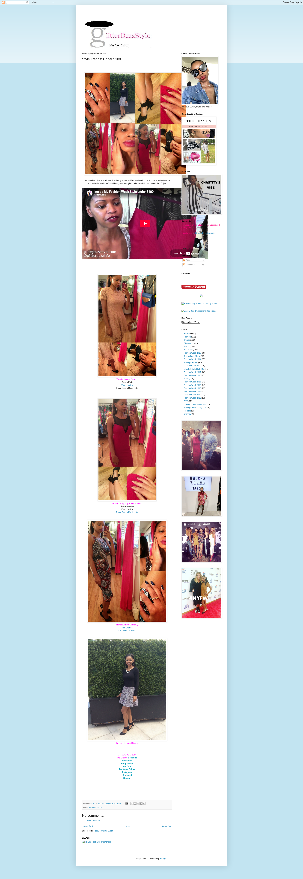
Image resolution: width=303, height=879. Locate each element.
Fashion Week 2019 (192, 385)
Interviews (188, 350)
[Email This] (132, 803)
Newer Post (88, 826)
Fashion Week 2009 (192, 366)
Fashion (92, 807)
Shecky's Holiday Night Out (195, 407)
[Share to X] (138, 803)
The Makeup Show (192, 356)
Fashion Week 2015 (192, 382)
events (187, 346)
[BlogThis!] (135, 803)
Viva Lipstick (127, 385)
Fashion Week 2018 (192, 391)
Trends (99, 807)
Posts (187, 260)
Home (127, 826)
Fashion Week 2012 (192, 395)
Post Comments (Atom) (103, 831)
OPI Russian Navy (127, 630)
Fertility (187, 379)
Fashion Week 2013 (192, 375)
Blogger (163, 859)
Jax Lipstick (127, 628)
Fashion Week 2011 (192, 398)
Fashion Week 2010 (192, 353)
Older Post (166, 826)
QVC (186, 401)
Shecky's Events (191, 362)
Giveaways (188, 343)
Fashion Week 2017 (192, 372)
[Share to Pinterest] (144, 803)
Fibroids (187, 411)
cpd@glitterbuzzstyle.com (203, 233)
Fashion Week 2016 (192, 388)
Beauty (187, 333)
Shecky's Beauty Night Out (195, 404)
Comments (190, 265)
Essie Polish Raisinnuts (127, 512)
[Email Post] (127, 803)
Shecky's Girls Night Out (194, 369)
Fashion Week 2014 (192, 359)
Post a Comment (93, 821)
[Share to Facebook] (141, 803)
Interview (188, 414)
